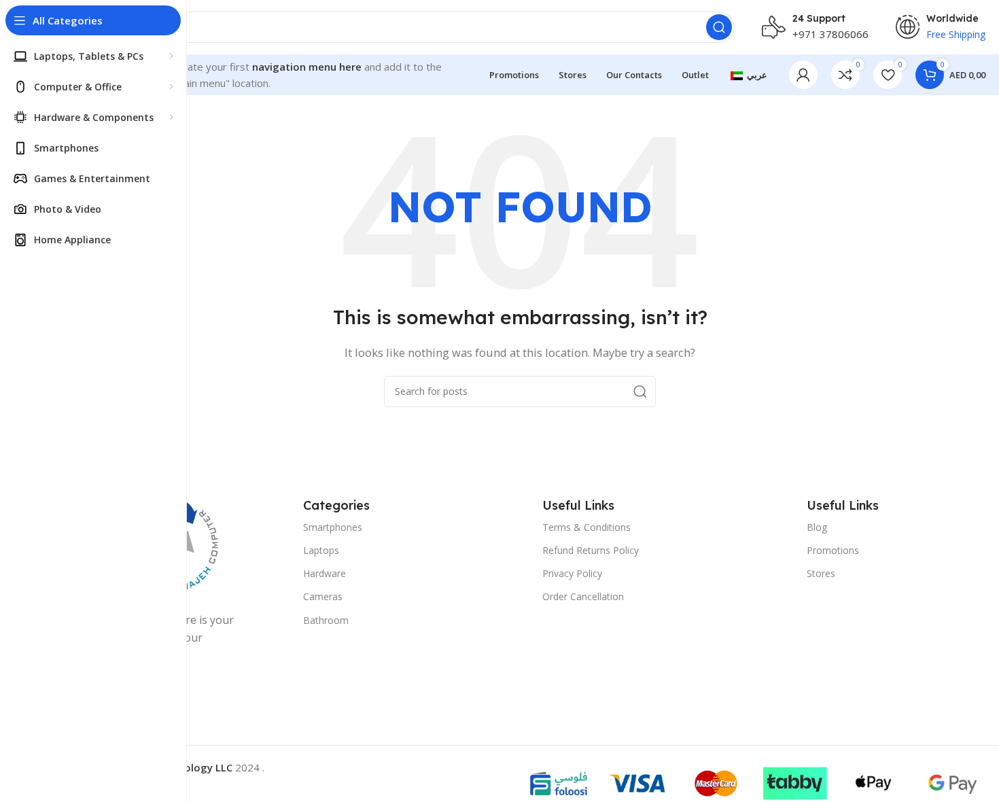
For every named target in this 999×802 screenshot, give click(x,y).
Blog (817, 527)
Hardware (324, 573)
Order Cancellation (583, 596)
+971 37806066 (830, 34)
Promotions (833, 550)
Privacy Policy (572, 573)
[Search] (719, 27)
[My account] (803, 74)
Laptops (321, 550)
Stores (821, 573)
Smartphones (332, 527)
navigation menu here (307, 66)
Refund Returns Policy (590, 550)
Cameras (323, 596)
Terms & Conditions (586, 527)
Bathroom (326, 620)
